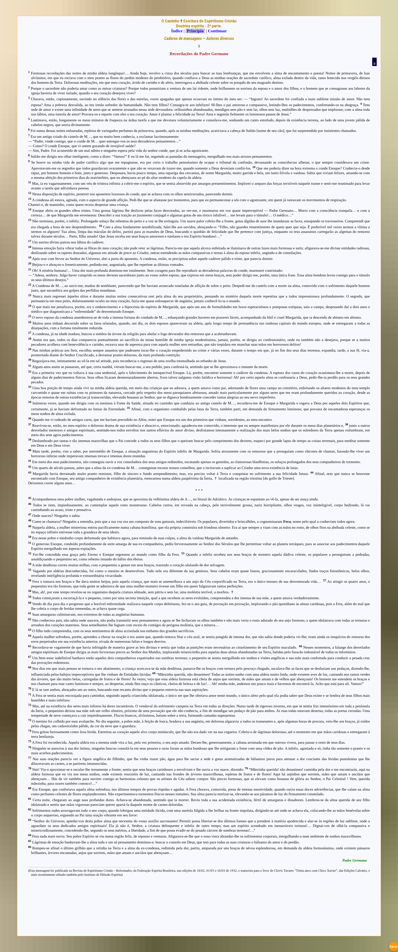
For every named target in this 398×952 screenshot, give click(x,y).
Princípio (195, 31)
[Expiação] (374, 64)
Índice (177, 31)
